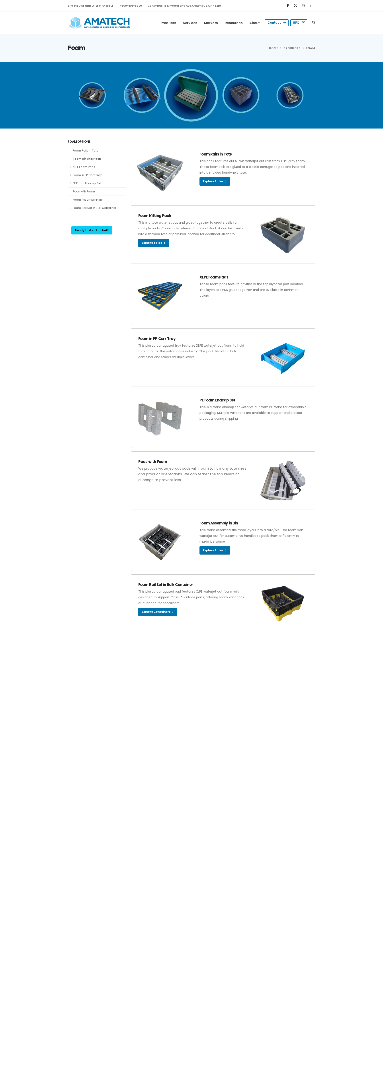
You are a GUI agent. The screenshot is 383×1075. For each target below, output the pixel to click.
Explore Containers (156, 612)
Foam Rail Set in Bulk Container (94, 208)
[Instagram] (304, 5)
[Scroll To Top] (375, 1070)
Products (168, 23)
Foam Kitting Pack (87, 159)
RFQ (296, 23)
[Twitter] (296, 5)
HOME (273, 48)
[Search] (313, 23)
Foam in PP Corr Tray (87, 175)
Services (190, 23)
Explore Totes (213, 181)
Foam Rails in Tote (85, 150)
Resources (233, 23)
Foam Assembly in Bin (88, 200)
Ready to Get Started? (92, 230)
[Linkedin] (311, 5)
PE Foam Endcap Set (87, 183)
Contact (274, 23)
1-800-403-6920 (130, 6)
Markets (211, 23)
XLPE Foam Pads (84, 167)
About (254, 23)
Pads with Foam (84, 191)
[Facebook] (288, 5)
